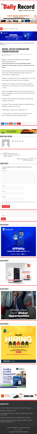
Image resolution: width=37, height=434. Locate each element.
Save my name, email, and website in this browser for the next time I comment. (18, 202)
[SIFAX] (18, 19)
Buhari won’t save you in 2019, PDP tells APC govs (25, 159)
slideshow (30, 54)
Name (4, 185)
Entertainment (8, 43)
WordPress (16, 427)
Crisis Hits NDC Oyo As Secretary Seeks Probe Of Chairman (15, 408)
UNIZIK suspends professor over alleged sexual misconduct (15, 417)
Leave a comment (7, 55)
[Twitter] (18, 430)
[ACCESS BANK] (18, 131)
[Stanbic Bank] (18, 36)
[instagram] (22, 430)
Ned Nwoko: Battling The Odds (10, 28)
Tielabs (28, 427)
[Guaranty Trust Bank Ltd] (18, 395)
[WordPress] (20, 430)
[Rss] (15, 430)
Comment (4, 170)
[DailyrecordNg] (18, 7)
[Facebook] (16, 430)
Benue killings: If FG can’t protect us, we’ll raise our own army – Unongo (12, 154)
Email (4, 191)
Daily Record (6, 54)
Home (2, 43)
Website (4, 196)
